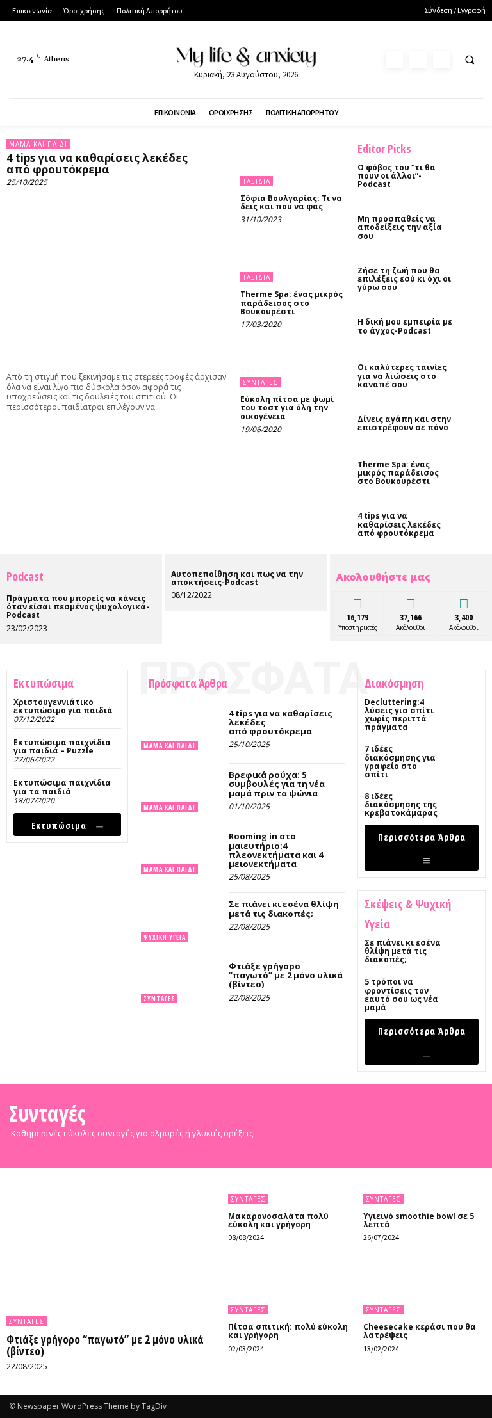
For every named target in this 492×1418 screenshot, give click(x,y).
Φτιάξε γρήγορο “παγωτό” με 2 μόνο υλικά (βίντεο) (286, 975)
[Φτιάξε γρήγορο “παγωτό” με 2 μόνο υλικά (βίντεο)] (181, 979)
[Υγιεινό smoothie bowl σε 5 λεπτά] (424, 1176)
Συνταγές (260, 382)
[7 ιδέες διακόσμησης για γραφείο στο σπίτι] (464, 759)
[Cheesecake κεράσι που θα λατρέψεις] (424, 1286)
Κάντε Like (358, 601)
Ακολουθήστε (415, 601)
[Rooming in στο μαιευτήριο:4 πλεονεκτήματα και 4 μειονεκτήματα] (181, 849)
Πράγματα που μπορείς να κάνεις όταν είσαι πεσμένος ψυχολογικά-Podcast (77, 606)
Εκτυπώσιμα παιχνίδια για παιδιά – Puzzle (62, 746)
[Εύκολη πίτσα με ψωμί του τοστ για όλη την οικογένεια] (292, 363)
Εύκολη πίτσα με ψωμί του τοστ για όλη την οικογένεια (287, 407)
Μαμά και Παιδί (38, 144)
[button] (470, 60)
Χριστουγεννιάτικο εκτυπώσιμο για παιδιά (63, 706)
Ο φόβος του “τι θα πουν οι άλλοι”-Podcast (396, 175)
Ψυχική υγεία (165, 937)
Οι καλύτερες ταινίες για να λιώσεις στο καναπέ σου (402, 375)
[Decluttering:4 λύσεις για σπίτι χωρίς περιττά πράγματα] (464, 712)
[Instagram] (418, 59)
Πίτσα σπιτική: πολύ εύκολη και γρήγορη (288, 1331)
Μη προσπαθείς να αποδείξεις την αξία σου (399, 227)
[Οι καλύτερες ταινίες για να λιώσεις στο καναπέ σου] (473, 373)
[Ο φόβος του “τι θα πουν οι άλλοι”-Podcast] (473, 173)
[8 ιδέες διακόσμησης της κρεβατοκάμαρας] (464, 806)
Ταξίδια (256, 181)
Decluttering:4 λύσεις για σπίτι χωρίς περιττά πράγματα (399, 715)
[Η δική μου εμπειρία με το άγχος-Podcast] (473, 328)
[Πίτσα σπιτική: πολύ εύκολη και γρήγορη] (289, 1286)
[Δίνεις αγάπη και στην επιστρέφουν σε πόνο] (473, 425)
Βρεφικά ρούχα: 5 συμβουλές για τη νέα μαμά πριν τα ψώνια (277, 784)
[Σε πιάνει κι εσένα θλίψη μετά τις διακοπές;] (181, 916)
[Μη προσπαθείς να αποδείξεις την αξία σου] (473, 225)
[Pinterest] (441, 59)
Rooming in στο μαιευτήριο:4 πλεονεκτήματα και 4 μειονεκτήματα (276, 849)
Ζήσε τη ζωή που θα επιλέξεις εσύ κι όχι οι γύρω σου (404, 279)
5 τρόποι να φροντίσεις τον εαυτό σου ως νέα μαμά (401, 994)
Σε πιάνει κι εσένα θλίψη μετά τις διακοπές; (284, 908)
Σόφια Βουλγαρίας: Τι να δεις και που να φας (291, 202)
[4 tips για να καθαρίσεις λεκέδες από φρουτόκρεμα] (116, 277)
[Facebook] (394, 59)
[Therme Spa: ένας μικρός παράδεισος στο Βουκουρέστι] (292, 258)
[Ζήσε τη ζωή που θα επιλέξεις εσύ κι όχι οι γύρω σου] (473, 276)
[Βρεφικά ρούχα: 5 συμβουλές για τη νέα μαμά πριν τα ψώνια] (181, 787)
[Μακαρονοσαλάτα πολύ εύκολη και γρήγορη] (289, 1176)
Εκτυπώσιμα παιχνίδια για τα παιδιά (62, 786)
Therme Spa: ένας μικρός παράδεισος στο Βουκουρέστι (291, 302)
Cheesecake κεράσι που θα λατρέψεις (419, 1331)
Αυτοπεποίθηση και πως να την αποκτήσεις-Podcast (237, 578)
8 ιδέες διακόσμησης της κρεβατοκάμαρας (401, 804)
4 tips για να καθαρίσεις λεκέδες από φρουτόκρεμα (97, 163)
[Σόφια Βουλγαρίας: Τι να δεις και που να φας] (292, 162)
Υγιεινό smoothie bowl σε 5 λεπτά (418, 1220)
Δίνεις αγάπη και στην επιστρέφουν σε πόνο (404, 423)
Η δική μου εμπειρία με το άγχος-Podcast (404, 325)
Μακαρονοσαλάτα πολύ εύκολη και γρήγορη (278, 1220)
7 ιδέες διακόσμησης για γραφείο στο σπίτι (400, 761)
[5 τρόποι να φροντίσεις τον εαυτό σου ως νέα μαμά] (464, 992)
